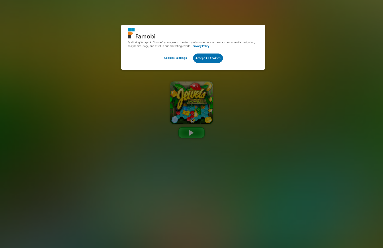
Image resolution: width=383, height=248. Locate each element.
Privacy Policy (201, 46)
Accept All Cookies (208, 58)
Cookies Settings (175, 58)
